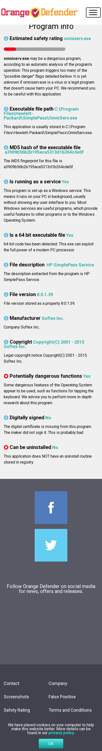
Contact (11, 683)
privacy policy (61, 732)
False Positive (62, 696)
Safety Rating (17, 710)
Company (58, 683)
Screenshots (16, 696)
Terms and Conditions (70, 710)
